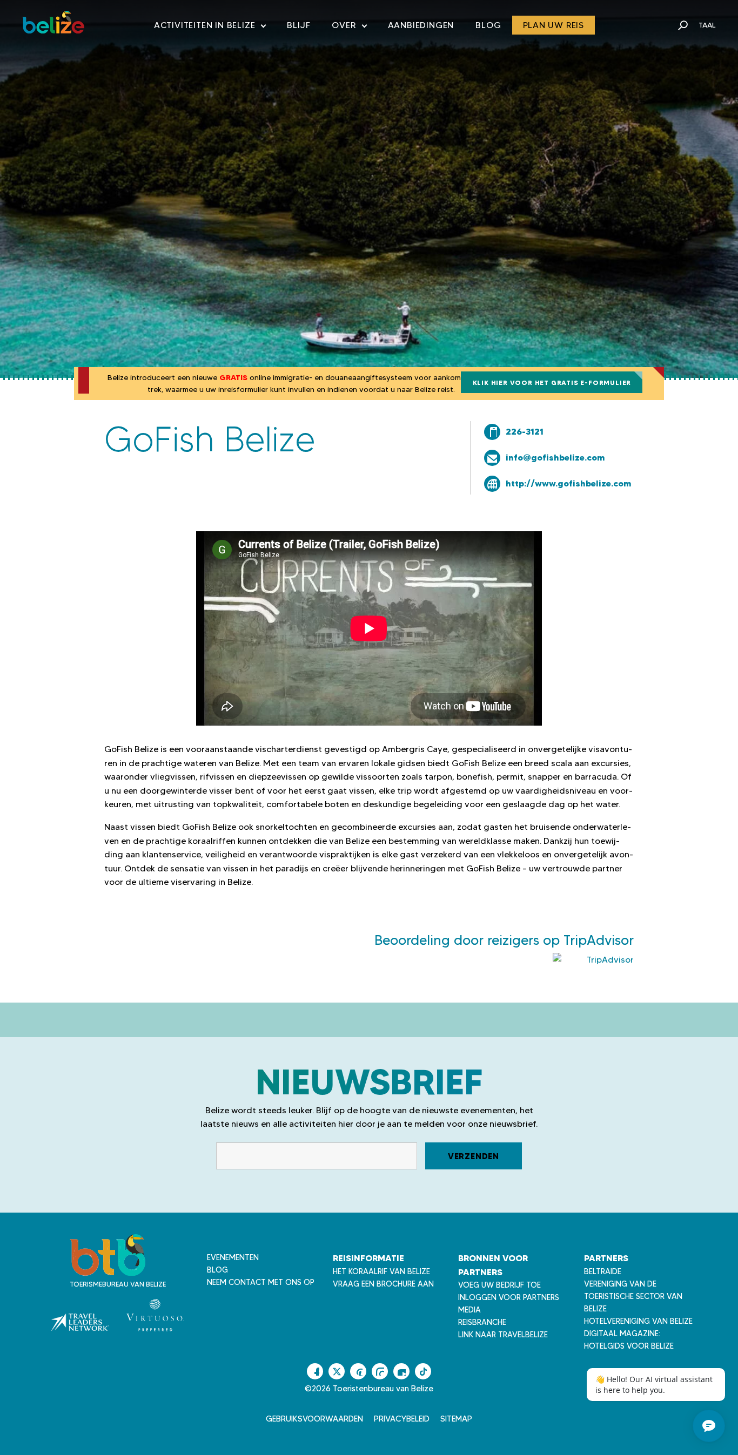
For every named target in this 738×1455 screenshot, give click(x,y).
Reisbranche (482, 1322)
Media (469, 1310)
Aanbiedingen (421, 25)
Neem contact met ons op (260, 1282)
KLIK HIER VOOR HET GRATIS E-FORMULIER (552, 382)
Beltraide (602, 1271)
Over (349, 27)
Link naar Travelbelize (503, 1334)
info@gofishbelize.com (555, 457)
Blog (488, 25)
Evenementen (233, 1257)
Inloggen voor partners (508, 1297)
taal (707, 25)
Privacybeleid (402, 1419)
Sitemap (456, 1419)
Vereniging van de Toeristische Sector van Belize (633, 1296)
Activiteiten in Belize (210, 27)
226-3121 (525, 431)
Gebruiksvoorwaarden (314, 1419)
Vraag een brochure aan (383, 1284)
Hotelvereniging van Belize (638, 1321)
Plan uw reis (554, 25)
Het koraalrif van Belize (381, 1271)
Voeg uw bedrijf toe (499, 1285)
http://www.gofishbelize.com (569, 483)
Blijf (298, 25)
